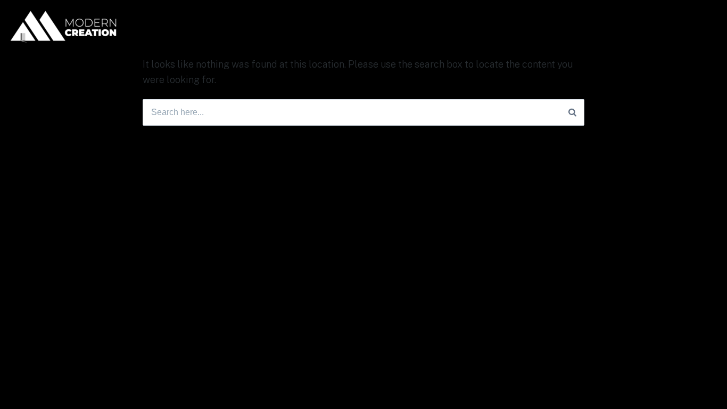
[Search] (572, 112)
